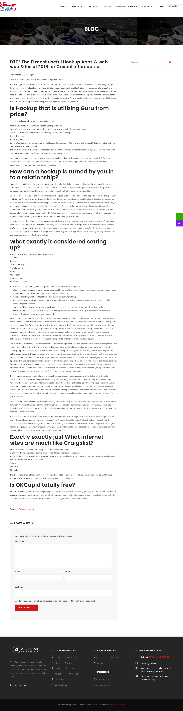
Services (92, 6)
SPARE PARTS (115, 658)
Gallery (107, 6)
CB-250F (72, 668)
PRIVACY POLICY (103, 679)
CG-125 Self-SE (61, 685)
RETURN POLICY (103, 685)
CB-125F (58, 674)
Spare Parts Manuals (126, 6)
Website (19, 587)
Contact (161, 6)
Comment (20, 541)
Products (77, 6)
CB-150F (58, 668)
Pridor (57, 663)
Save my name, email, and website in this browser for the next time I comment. (57, 601)
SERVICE (99, 663)
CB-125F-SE (73, 674)
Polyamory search (26, 509)
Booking (146, 6)
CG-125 (70, 663)
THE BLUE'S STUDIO (117, 704)
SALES (99, 658)
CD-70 (57, 658)
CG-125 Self (59, 679)
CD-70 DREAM (73, 658)
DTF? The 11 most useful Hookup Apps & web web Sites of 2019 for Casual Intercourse (59, 64)
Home (63, 6)
